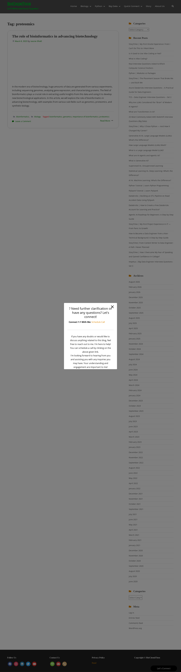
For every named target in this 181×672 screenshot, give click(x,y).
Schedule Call (98, 321)
